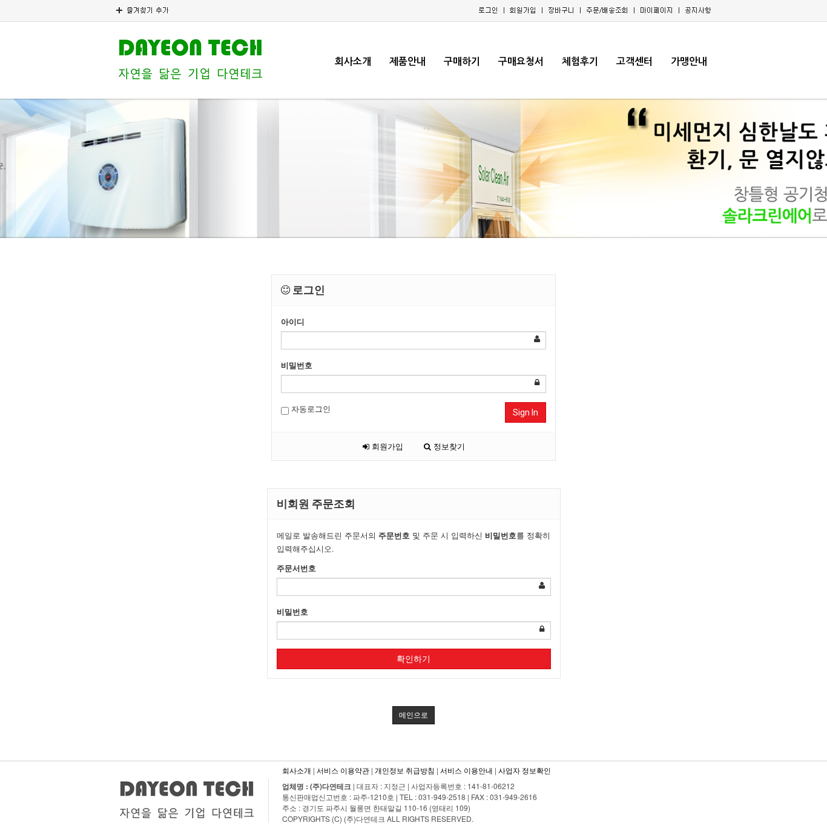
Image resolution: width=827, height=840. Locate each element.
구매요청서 (521, 61)
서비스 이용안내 (466, 770)
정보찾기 (448, 446)
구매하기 (462, 61)
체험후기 (580, 61)
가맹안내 (689, 61)
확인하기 (413, 659)
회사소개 (353, 61)
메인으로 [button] (413, 715)
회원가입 (386, 446)
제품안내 (407, 61)
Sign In (525, 412)
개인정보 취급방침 (405, 770)
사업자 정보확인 (524, 770)
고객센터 (634, 61)
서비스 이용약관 (343, 770)
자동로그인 (310, 408)
